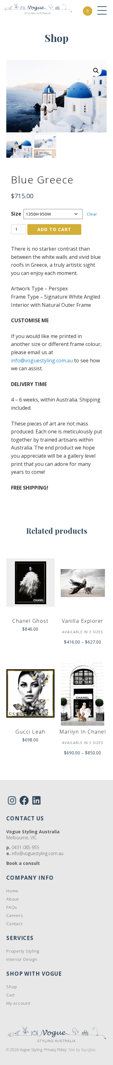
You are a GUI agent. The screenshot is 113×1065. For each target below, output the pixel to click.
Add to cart (54, 229)
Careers (14, 915)
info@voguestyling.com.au (42, 360)
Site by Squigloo (81, 1049)
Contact (14, 923)
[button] (96, 70)
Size (16, 213)
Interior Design (21, 959)
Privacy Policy (55, 1049)
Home (12, 891)
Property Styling (22, 951)
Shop (11, 987)
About (12, 899)
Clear (92, 214)
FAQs (11, 907)
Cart (10, 995)
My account (18, 1003)
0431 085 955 (25, 847)
